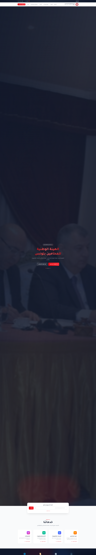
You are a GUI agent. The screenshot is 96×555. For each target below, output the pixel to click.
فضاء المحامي (21, 4)
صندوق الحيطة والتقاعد (34, 4)
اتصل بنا (28, 4)
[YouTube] (76, 1)
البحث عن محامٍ (53, 264)
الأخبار (41, 4)
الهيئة (52, 4)
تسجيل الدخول (20, 1)
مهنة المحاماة (46, 4)
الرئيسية (55, 4)
